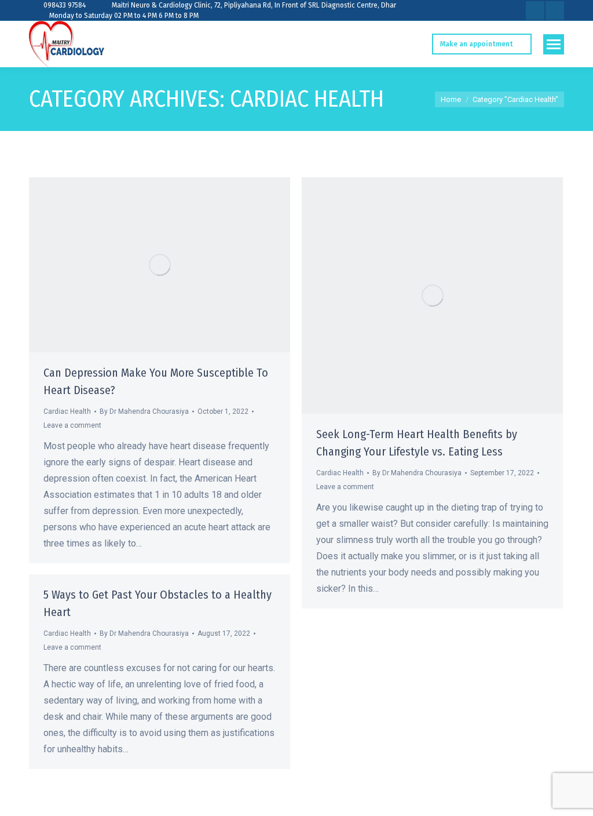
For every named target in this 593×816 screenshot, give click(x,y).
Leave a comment (72, 425)
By (144, 411)
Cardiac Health (67, 411)
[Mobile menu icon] (553, 44)
